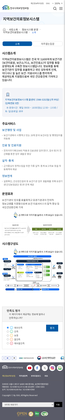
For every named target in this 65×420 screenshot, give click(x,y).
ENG (48, 3)
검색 (55, 8)
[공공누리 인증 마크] (22, 414)
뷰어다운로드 (36, 375)
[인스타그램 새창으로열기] (52, 368)
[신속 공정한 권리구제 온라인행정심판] (46, 358)
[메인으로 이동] (15, 7)
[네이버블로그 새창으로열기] (60, 368)
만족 (16, 331)
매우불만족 (19, 343)
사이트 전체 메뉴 (61, 8)
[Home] (5, 29)
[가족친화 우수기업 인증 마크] (30, 414)
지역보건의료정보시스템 (15, 32)
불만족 (17, 339)
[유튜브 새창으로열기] (30, 368)
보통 (16, 335)
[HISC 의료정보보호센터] (26, 358)
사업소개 (13, 29)
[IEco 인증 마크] (37, 414)
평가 (52, 328)
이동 (58, 404)
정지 (7, 358)
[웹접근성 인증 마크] (44, 414)
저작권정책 (23, 375)
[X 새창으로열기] (45, 368)
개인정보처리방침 (37, 3)
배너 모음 (14, 358)
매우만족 (18, 327)
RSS (46, 375)
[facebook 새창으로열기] (37, 368)
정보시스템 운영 (30, 29)
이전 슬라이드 (4, 358)
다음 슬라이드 (11, 358)
